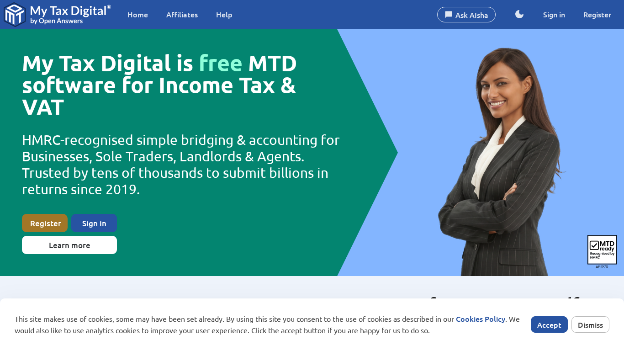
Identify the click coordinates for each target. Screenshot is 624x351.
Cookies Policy (480, 319)
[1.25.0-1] (57, 14)
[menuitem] (137, 14)
